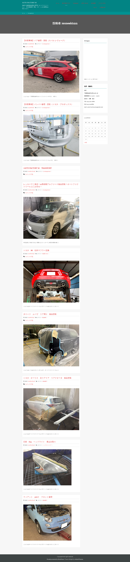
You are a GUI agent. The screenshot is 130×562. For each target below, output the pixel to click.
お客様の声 (102, 7)
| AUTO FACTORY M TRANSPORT (37, 168)
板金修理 (44, 317)
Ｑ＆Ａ (95, 7)
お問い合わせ (84, 3)
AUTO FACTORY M (29, 2)
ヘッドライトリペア (47, 445)
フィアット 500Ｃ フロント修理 (37, 497)
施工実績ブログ (66, 3)
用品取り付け (45, 253)
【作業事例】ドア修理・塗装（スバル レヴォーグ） (44, 40)
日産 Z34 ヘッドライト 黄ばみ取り (39, 442)
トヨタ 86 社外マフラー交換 (36, 250)
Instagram (75, 3)
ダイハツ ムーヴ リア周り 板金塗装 (39, 314)
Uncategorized (45, 43)
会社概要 (93, 3)
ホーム (57, 3)
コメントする (29, 46)
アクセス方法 (102, 3)
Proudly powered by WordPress (55, 559)
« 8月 (85, 142)
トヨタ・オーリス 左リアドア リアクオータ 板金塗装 (48, 378)
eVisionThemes (79, 559)
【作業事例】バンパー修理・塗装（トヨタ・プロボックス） (48, 104)
